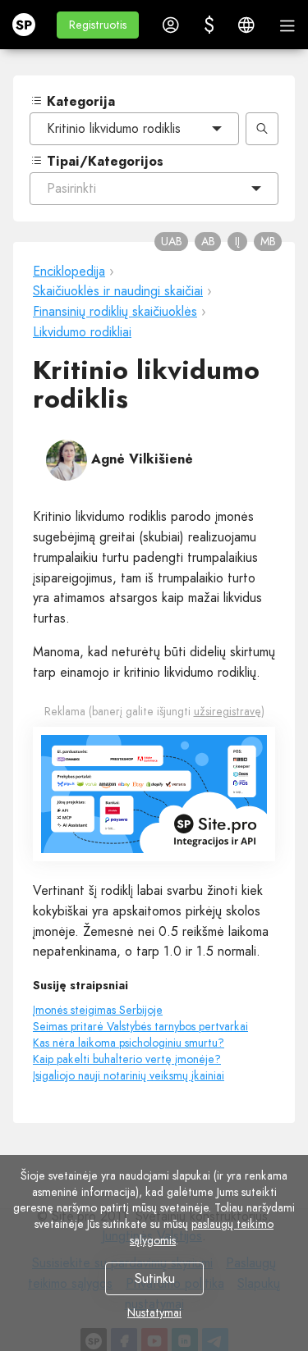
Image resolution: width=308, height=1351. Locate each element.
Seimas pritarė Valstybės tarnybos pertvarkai (140, 1026)
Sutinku (154, 1278)
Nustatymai (154, 1312)
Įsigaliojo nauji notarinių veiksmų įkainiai (128, 1075)
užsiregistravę (227, 711)
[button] (98, 25)
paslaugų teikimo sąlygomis (202, 1232)
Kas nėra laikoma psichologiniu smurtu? (128, 1042)
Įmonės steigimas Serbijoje (98, 1010)
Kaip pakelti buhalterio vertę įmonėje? (127, 1059)
